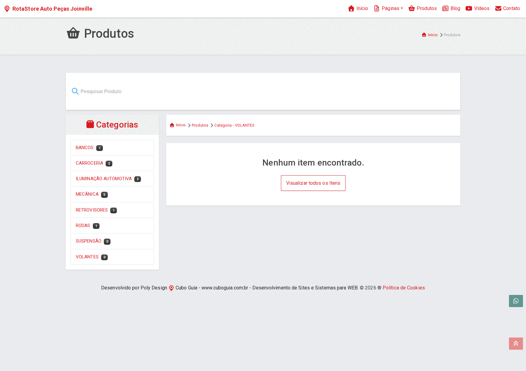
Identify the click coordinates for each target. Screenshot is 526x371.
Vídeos (481, 8)
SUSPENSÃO (92, 241)
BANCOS (88, 147)
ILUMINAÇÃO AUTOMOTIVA (107, 178)
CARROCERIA (93, 163)
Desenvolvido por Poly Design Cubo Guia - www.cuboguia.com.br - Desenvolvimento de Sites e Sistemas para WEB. (230, 288)
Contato (511, 8)
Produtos (426, 8)
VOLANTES (90, 257)
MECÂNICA (90, 194)
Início (361, 8)
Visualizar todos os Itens (313, 183)
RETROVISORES (95, 210)
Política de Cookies (404, 288)
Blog (455, 8)
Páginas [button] (389, 8)
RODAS (86, 225)
